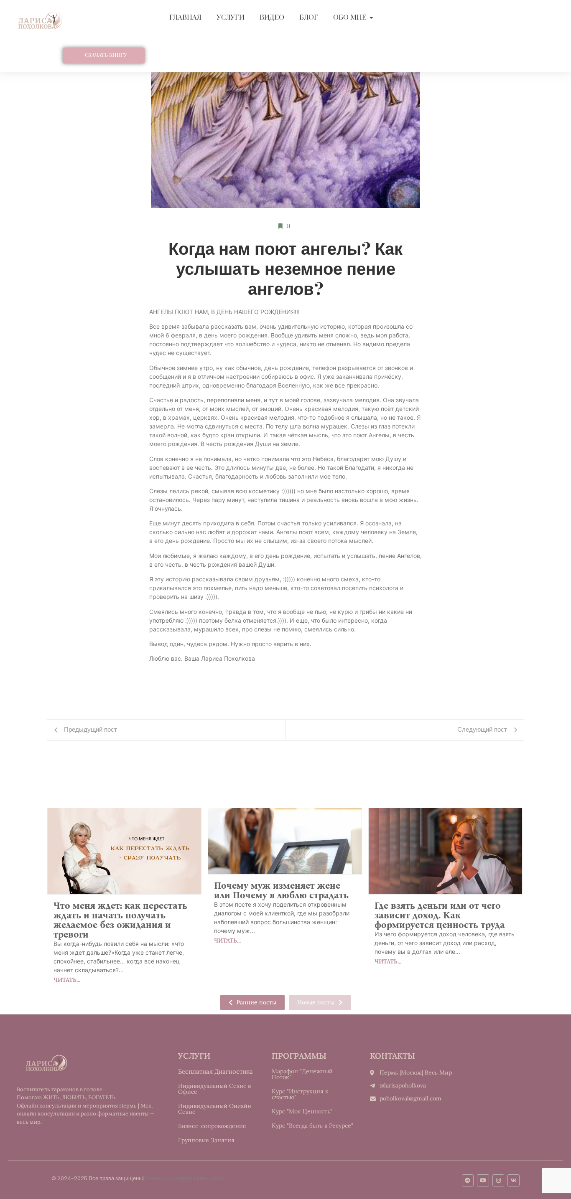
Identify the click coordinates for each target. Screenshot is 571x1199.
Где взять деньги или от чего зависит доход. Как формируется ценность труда (440, 915)
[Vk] (513, 1180)
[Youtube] (483, 1180)
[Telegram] (468, 1180)
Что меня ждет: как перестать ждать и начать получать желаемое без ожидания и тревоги (120, 920)
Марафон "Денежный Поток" (302, 1074)
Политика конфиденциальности (184, 1178)
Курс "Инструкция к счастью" (300, 1094)
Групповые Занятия (206, 1140)
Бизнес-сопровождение (212, 1126)
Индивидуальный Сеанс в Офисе (214, 1088)
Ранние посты (256, 1002)
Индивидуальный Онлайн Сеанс (214, 1108)
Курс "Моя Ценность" (302, 1111)
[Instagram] (498, 1180)
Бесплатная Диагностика (215, 1071)
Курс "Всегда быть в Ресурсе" (312, 1125)
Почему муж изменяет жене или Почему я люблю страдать (281, 890)
